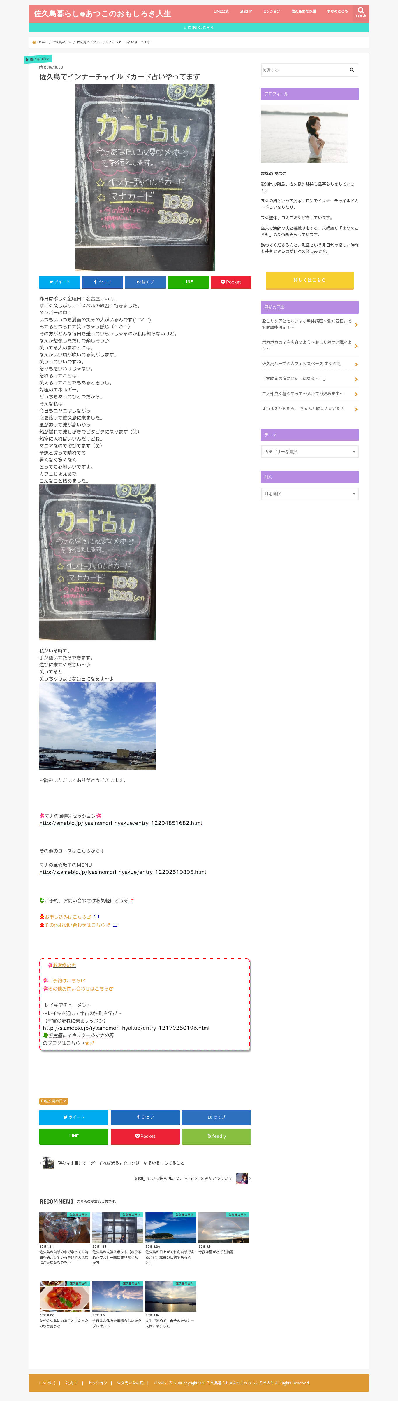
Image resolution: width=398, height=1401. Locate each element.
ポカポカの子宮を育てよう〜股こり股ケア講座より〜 (307, 345)
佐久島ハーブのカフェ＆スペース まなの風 (301, 363)
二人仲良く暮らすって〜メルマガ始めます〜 (303, 393)
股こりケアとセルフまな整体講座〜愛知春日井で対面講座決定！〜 (307, 324)
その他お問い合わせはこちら (75, 925)
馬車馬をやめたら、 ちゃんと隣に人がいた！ (303, 408)
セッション (271, 11)
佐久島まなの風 (303, 11)
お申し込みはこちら (66, 917)
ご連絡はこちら (200, 27)
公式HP (246, 11)
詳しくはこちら (309, 279)
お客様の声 (64, 965)
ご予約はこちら (64, 980)
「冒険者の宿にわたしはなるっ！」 (294, 378)
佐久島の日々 (55, 1101)
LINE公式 (221, 11)
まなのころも (337, 11)
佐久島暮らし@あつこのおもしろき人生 (102, 13)
